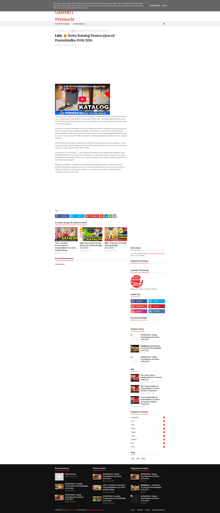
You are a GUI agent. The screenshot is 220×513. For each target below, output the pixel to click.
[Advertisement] (91, 65)
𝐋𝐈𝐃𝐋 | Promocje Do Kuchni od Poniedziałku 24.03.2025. (116, 245)
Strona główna (59, 31)
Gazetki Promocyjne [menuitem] (62, 24)
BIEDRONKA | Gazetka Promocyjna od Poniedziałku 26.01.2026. (114, 498)
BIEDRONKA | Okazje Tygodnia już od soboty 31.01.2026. (150, 337)
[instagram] (139, 311)
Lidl (66, 31)
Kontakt (147, 510)
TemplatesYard (71, 510)
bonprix (148, 439)
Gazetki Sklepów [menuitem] (79, 24)
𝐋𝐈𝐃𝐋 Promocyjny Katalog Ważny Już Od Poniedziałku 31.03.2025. (91, 245)
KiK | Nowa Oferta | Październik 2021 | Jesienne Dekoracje (151, 377)
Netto (148, 428)
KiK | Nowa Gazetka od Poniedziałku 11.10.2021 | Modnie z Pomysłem (150, 388)
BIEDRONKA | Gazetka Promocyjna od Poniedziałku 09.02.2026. (76, 486)
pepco (148, 432)
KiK (148, 443)
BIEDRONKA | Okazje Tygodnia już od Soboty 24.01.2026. (150, 359)
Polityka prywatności (158, 510)
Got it (164, 6)
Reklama (140, 510)
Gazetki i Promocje (63, 45)
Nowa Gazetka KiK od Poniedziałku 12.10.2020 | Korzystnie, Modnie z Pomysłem (150, 400)
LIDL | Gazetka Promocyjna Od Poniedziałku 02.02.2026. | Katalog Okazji (66, 246)
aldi (148, 425)
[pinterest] (156, 306)
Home (133, 510)
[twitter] (156, 301)
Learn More (155, 6)
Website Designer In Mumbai (95, 510)
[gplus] (139, 306)
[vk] (156, 311)
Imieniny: (155, 253)
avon (148, 447)
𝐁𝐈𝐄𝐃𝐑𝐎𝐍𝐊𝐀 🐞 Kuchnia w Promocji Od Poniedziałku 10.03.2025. (151, 348)
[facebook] (139, 301)
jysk (148, 436)
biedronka (148, 417)
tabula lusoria (70, 474)
